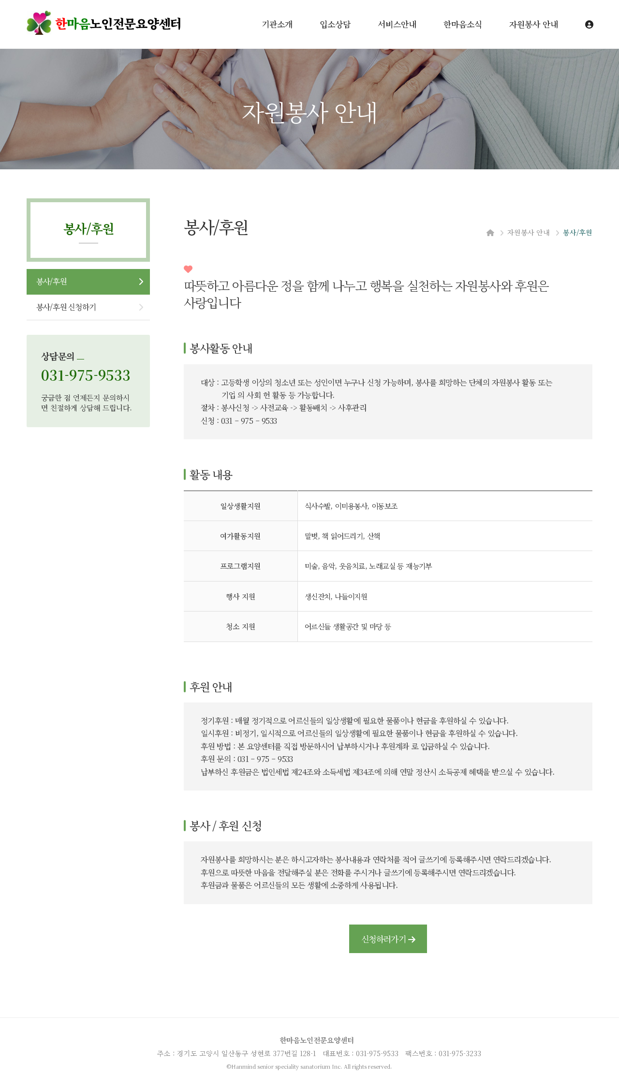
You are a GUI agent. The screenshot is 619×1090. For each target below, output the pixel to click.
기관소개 (277, 24)
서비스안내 (397, 24)
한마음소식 (462, 24)
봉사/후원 (51, 281)
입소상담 (335, 24)
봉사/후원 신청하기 (66, 307)
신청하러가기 (384, 939)
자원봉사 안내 (533, 24)
